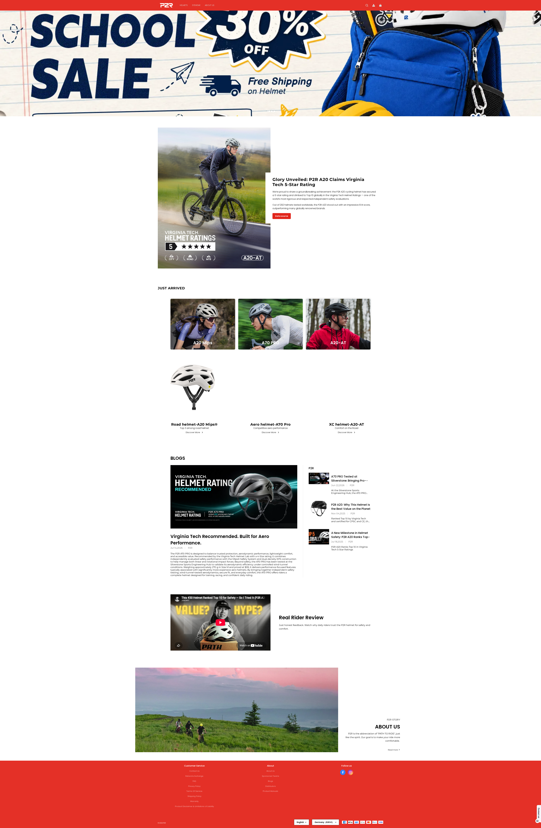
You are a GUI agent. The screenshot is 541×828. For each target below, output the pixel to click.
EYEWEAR (196, 5)
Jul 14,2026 (176, 548)
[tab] (266, 111)
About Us (270, 771)
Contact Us (194, 771)
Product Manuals (270, 791)
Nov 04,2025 (338, 513)
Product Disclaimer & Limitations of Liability (194, 806)
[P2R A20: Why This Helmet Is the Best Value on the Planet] (319, 508)
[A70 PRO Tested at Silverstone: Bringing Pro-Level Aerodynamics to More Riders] (319, 478)
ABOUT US (209, 5)
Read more (393, 750)
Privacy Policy (194, 786)
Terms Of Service (194, 791)
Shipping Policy (194, 796)
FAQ (194, 781)
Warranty (194, 801)
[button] (367, 5)
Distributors (270, 786)
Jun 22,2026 (337, 485)
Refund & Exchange (194, 776)
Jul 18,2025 (337, 541)
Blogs (270, 781)
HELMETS (184, 5)
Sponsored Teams (270, 776)
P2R (190, 548)
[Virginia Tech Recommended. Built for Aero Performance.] (233, 497)
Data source (281, 216)
